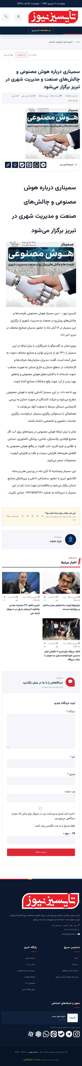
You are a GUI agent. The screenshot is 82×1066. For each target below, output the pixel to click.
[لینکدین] (53, 1034)
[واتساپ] (46, 1034)
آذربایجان (59, 42)
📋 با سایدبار (22, 55)
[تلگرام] (69, 1034)
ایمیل (71, 774)
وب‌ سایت (70, 792)
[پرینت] (15, 165)
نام (72, 757)
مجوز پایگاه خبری (28, 989)
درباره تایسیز (30, 958)
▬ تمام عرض (8, 55)
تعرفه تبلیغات (29, 977)
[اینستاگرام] (76, 1034)
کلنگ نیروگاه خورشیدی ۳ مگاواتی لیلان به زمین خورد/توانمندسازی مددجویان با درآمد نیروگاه (62, 655)
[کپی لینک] (8, 165)
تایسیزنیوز (41, 30)
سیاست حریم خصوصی (26, 970)
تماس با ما (31, 964)
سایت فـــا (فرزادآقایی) (32, 1059)
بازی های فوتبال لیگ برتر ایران (66, 977)
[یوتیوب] (61, 1034)
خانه (78, 42)
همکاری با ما (30, 983)
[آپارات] (30, 1034)
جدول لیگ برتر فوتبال (70, 970)
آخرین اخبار (68, 42)
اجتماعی (52, 42)
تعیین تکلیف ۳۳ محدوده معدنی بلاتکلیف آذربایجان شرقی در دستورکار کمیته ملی (23, 609)
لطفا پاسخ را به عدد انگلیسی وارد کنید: (55, 826)
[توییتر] (38, 1034)
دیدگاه (70, 712)
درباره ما (75, 964)
